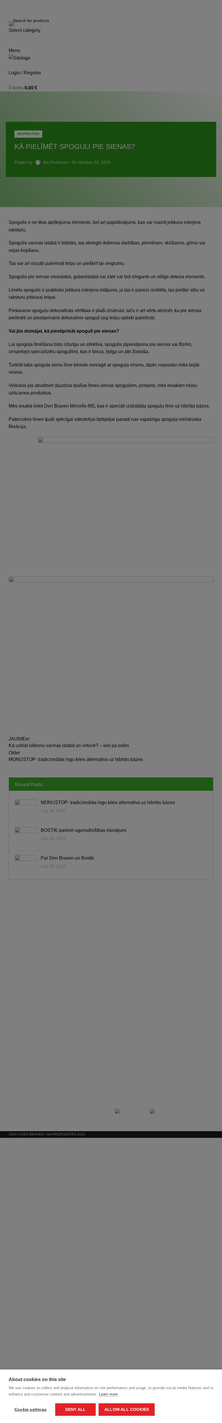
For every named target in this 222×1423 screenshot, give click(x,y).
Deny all (75, 1409)
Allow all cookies (126, 1409)
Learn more (108, 1394)
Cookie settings (30, 1409)
